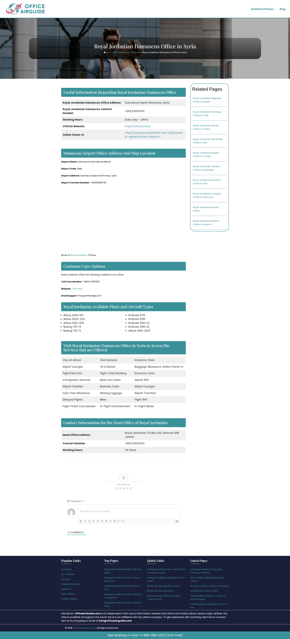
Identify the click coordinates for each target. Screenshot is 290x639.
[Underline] (89, 521)
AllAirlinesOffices (262, 9)
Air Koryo (66, 579)
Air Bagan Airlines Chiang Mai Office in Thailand (206, 571)
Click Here (77, 288)
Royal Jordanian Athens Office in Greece (206, 222)
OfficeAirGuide (114, 52)
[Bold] (81, 521)
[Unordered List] (102, 521)
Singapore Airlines (71, 584)
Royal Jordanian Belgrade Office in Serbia (207, 100)
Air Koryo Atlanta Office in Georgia (209, 586)
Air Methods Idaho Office (204, 590)
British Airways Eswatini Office (163, 586)
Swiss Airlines (68, 593)
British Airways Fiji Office (160, 590)
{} (119, 521)
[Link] (115, 521)
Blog (282, 9)
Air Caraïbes (68, 574)
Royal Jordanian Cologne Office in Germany (207, 195)
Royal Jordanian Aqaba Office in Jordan (206, 154)
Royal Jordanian (132, 52)
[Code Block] (110, 521)
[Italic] (85, 521)
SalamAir (66, 589)
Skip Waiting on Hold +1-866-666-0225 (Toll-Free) (145, 635)
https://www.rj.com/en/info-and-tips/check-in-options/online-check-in (154, 135)
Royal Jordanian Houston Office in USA (207, 181)
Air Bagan (66, 569)
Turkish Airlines (69, 598)
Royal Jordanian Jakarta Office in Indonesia (206, 168)
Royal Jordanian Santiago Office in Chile (207, 113)
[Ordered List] (98, 521)
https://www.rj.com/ (138, 126)
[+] (122, 521)
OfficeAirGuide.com (84, 627)
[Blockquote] (106, 521)
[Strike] (93, 521)
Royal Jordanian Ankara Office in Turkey (206, 127)
